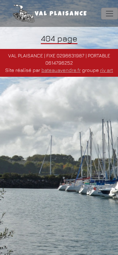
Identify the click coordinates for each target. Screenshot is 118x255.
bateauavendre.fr (61, 70)
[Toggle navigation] (109, 14)
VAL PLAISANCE (61, 14)
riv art (106, 70)
